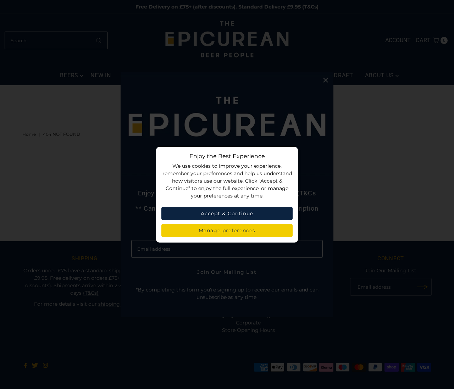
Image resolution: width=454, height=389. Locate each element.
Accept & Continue (227, 213)
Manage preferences (227, 230)
